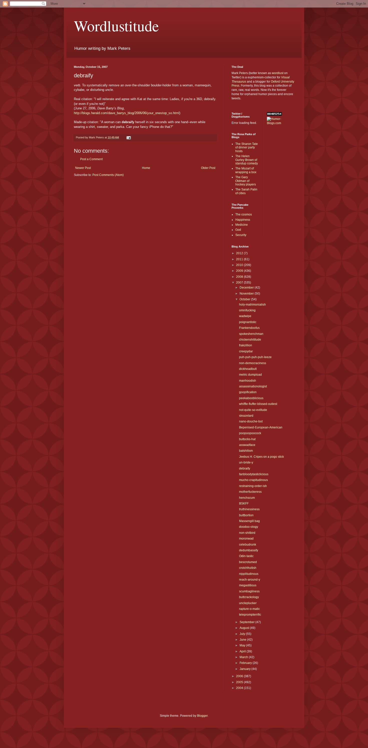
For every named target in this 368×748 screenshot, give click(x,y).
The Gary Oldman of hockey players (245, 180)
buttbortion (246, 515)
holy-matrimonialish (252, 304)
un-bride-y (246, 462)
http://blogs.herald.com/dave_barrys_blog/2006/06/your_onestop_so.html (126, 113)
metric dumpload (250, 374)
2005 (240, 682)
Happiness (242, 219)
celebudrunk (247, 544)
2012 (240, 253)
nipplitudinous (248, 574)
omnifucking (247, 310)
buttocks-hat (247, 439)
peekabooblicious (251, 398)
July (243, 634)
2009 (240, 271)
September (247, 622)
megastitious (247, 585)
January (245, 669)
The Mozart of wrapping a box (245, 170)
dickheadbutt (248, 369)
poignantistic (247, 322)
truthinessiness (249, 509)
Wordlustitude (116, 26)
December (247, 287)
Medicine (241, 224)
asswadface (247, 445)
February (246, 663)
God (238, 229)
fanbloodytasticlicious (253, 474)
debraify (244, 468)
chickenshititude (250, 339)
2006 (240, 676)
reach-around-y (249, 579)
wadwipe (245, 316)
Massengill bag (249, 521)
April (243, 651)
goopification (248, 392)
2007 (240, 282)
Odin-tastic (246, 556)
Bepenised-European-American (260, 427)
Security (240, 235)
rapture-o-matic (249, 609)
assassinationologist (253, 386)
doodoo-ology (248, 527)
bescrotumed (248, 562)
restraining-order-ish (253, 486)
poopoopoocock (250, 433)
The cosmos (243, 214)
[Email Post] (128, 137)
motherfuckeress (250, 491)
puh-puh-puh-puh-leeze (255, 357)
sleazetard (246, 415)
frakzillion (245, 345)
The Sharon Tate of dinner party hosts (246, 147)
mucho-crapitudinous (253, 480)
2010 (240, 265)
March (244, 657)
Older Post (208, 168)
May (243, 645)
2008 (240, 277)
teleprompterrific (250, 614)
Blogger (202, 715)
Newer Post (83, 168)
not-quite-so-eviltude (253, 410)
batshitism (246, 450)
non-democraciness (252, 363)
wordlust (277, 73)
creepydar (246, 351)
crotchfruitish (247, 568)
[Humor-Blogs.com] (280, 123)
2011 (240, 259)
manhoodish (247, 380)
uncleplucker (248, 603)
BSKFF (244, 503)
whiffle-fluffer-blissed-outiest (258, 404)
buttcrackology (249, 597)
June (243, 639)
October (245, 299)
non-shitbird (247, 533)
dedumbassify (248, 550)
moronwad (246, 538)
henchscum (247, 498)
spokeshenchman (251, 334)
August (245, 628)
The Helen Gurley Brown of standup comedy (246, 159)
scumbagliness (249, 591)
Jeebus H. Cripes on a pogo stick (261, 456)
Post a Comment (91, 159)
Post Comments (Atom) (108, 175)
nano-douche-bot (251, 421)
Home (146, 168)
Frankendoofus (249, 328)
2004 (240, 688)
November (247, 293)
